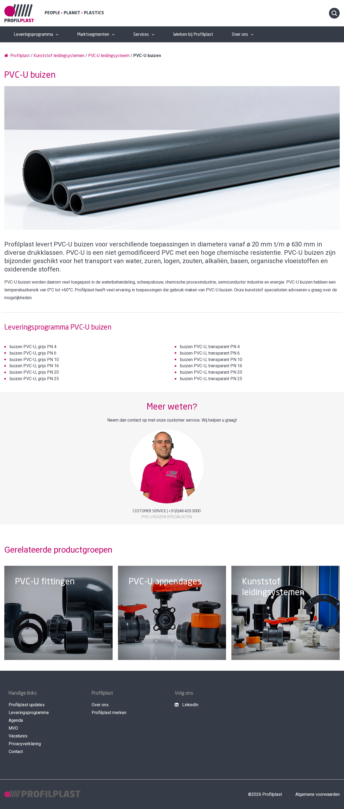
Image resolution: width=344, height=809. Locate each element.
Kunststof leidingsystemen (59, 56)
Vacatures (18, 736)
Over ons (240, 35)
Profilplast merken (109, 712)
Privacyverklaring (25, 743)
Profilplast (19, 56)
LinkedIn (189, 704)
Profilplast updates (27, 704)
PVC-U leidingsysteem (109, 56)
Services (141, 35)
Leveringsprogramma (33, 35)
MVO (13, 728)
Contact (16, 751)
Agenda (16, 720)
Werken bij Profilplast (193, 35)
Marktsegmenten (93, 35)
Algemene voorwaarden (317, 794)
